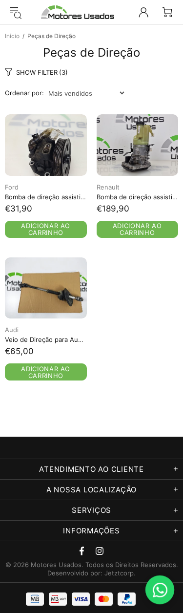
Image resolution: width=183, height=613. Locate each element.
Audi (12, 330)
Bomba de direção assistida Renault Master (138, 197)
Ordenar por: (24, 93)
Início (12, 36)
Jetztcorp (119, 573)
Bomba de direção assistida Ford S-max (46, 197)
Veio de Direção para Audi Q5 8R (46, 339)
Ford (12, 187)
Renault (108, 187)
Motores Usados (77, 12)
